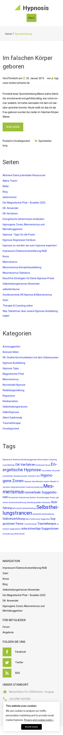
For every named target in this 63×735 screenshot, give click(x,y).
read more (13, 127)
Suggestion (45, 519)
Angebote (8, 632)
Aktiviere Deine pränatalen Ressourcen (24, 175)
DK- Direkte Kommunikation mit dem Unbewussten (30, 357)
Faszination (46, 470)
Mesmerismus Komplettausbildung (22, 267)
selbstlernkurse (11, 289)
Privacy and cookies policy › (39, 720)
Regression (9, 395)
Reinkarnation (10, 401)
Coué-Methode (9, 465)
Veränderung (8, 534)
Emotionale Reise (43, 465)
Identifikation (37, 481)
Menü (31, 17)
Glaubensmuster (20, 476)
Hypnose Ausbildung (14, 363)
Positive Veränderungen (39, 497)
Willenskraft (19, 534)
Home (8, 33)
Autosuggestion (11, 346)
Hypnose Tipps (11, 368)
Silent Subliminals (12, 417)
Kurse (6, 256)
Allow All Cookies (31, 727)
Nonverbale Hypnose (14, 384)
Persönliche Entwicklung (18, 497)
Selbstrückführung (14, 518)
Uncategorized (21, 140)
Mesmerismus (11, 379)
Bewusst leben (11, 352)
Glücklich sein (34, 476)
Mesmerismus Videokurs (16, 272)
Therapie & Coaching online (18, 305)
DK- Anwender (11, 208)
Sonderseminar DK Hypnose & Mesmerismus (27, 294)
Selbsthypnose (11, 412)
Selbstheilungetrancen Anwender (21, 283)
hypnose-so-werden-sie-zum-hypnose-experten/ (30, 245)
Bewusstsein (43, 459)
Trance (19, 523)
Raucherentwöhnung (17, 502)
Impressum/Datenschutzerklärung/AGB (25, 251)
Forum (6, 626)
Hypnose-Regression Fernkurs (19, 240)
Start (5, 300)
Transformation (30, 524)
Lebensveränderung (34, 487)
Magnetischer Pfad (13, 373)
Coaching (53, 459)
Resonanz (46, 502)
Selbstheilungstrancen (15, 406)
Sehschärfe (17, 508)
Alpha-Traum (10, 180)
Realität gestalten (34, 502)
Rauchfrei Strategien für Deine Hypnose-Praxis (28, 278)
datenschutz (10, 197)
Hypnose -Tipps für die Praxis (19, 234)
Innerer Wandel (49, 481)
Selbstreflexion (48, 514)
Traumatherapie (12, 423)
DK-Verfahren (10, 213)
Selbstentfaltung (29, 508)
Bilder (6, 186)
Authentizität (18, 459)
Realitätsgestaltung (13, 390)
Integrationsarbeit (17, 487)
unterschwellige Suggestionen (39, 528)
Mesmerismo (10, 261)
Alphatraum (7, 459)
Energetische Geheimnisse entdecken (23, 219)
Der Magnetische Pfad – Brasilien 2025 (24, 202)
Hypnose (27, 481)
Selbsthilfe (37, 514)
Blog (5, 191)
